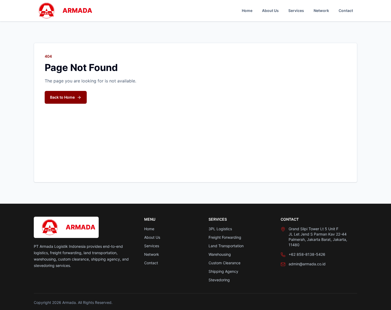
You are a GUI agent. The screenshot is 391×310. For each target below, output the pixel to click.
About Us (270, 10)
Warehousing (220, 254)
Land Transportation (226, 246)
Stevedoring (219, 280)
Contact (346, 10)
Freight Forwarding (225, 237)
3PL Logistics (220, 229)
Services (296, 10)
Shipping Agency (223, 271)
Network (321, 10)
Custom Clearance (224, 263)
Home (247, 10)
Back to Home (62, 97)
